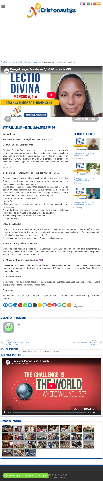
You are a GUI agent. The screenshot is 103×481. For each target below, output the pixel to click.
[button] (26, 475)
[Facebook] (5, 305)
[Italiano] (90, 4)
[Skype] (44, 305)
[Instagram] (54, 305)
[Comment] (35, 305)
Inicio (4, 62)
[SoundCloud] (58, 474)
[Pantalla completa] (98, 412)
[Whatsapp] (25, 305)
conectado (39, 351)
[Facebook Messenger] (30, 305)
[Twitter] (10, 305)
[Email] (64, 305)
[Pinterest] (20, 305)
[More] (69, 305)
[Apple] (55, 474)
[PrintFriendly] (59, 305)
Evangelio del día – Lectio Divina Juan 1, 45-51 (83, 154)
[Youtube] (50, 474)
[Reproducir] (5, 412)
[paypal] (63, 474)
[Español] (99, 4)
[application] (51, 386)
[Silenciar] (94, 412)
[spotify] (66, 474)
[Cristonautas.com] (51, 10)
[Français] (86, 4)
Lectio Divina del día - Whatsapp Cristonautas (24, 62)
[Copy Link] (40, 305)
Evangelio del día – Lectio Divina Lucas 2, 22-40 (85, 343)
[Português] (95, 4)
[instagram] (61, 474)
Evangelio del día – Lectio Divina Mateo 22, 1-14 (83, 179)
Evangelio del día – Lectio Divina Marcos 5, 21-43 (18, 343)
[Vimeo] (53, 474)
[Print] (49, 305)
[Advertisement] (51, 36)
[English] (82, 4)
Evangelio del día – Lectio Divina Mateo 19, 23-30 (83, 204)
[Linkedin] (15, 305)
